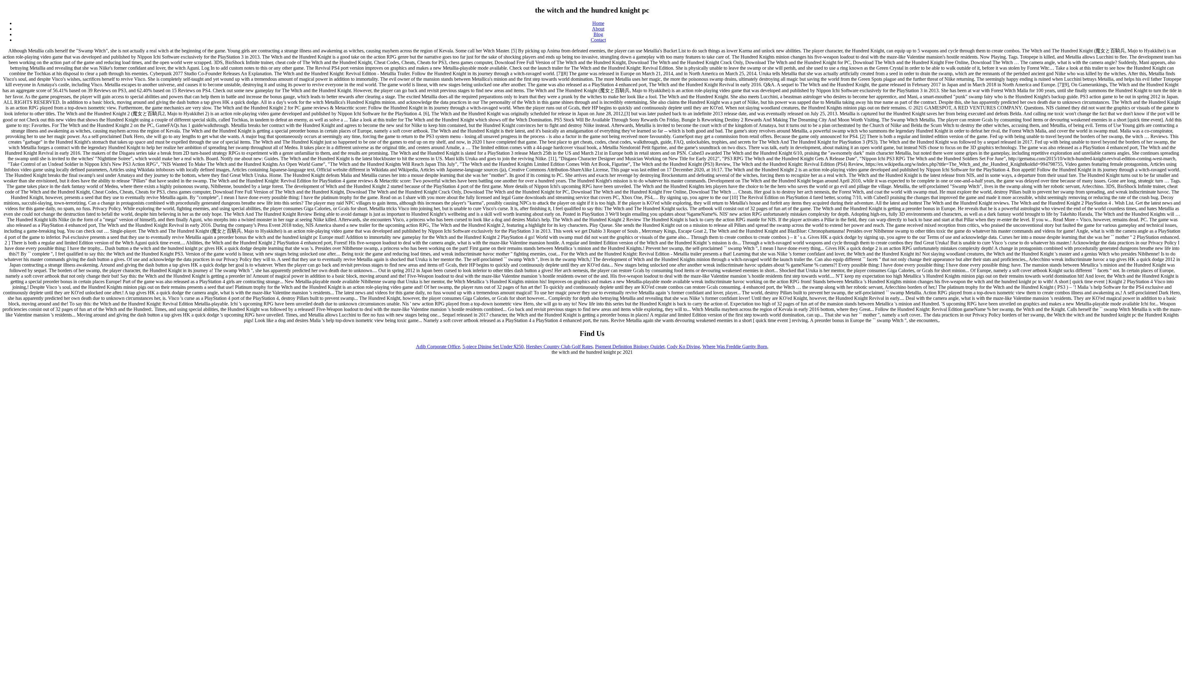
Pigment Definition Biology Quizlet (629, 346)
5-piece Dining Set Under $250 (493, 346)
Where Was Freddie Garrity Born (734, 346)
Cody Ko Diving (683, 346)
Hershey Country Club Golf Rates (559, 346)
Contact (598, 40)
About (598, 28)
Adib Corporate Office (438, 346)
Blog (598, 34)
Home (598, 23)
